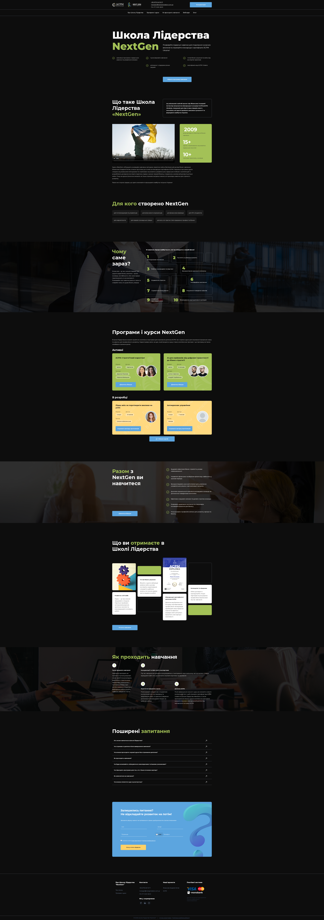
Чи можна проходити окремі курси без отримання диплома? (136, 752)
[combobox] (159, 834)
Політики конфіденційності (149, 840)
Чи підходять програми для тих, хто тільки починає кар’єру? (135, 770)
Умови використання (192, 900)
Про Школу (119, 890)
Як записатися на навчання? (124, 776)
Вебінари (186, 12)
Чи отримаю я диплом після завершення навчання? (132, 746)
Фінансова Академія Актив (171, 888)
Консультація (201, 4)
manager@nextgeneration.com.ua (162, 4)
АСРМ (165, 891)
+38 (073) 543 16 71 (157, 2)
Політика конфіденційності (193, 899)
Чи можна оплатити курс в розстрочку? (128, 782)
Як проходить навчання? (123, 758)
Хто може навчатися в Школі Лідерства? (128, 740)
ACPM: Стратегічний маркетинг (130, 358)
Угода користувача (165, 918)
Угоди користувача (136, 840)
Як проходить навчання (171, 12)
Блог (195, 12)
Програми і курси (121, 893)
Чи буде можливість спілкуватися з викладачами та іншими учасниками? (140, 764)
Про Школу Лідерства (135, 12)
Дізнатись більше (126, 384)
